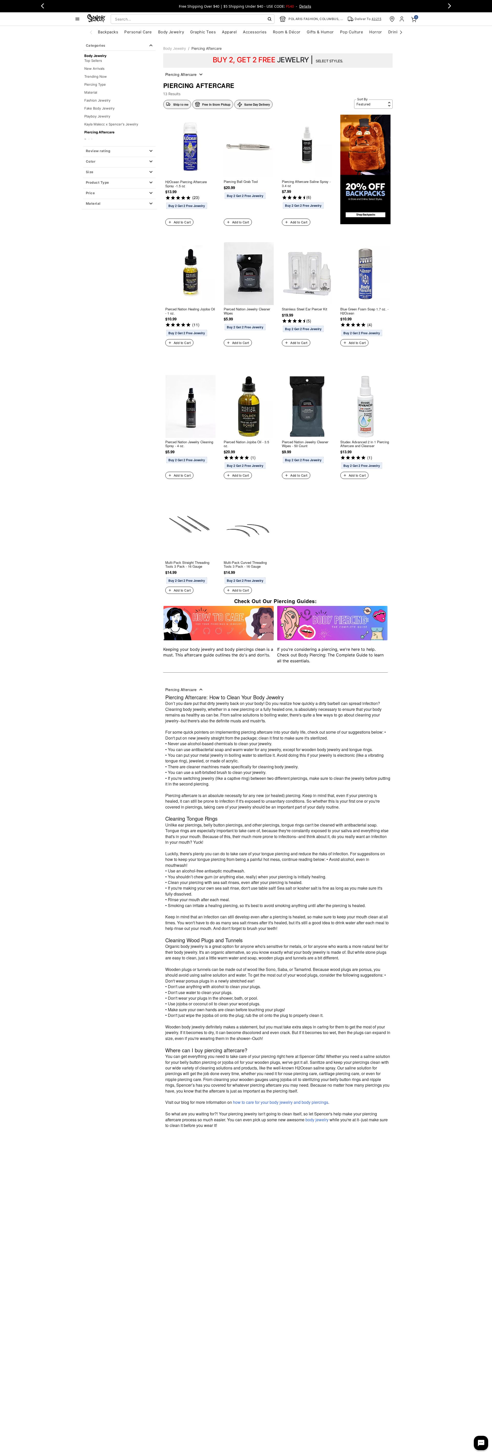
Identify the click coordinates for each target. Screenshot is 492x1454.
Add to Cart (182, 222)
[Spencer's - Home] (96, 19)
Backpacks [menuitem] (108, 32)
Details (305, 6)
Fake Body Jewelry (99, 108)
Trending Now (95, 76)
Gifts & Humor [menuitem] (320, 32)
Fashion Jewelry (97, 100)
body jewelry (317, 1120)
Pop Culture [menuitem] (351, 32)
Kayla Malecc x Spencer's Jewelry (111, 124)
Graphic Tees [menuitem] (203, 32)
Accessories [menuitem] (254, 32)
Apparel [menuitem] (229, 32)
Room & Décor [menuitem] (287, 32)
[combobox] (192, 19)
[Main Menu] (77, 19)
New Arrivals (94, 68)
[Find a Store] (392, 19)
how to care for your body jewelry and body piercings (280, 1102)
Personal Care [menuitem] (138, 32)
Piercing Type (95, 84)
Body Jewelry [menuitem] (171, 32)
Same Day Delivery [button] (257, 104)
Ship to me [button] (180, 104)
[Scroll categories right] (401, 32)
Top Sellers (93, 60)
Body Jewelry (174, 48)
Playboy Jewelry (97, 116)
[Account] (402, 19)
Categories (95, 45)
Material (90, 92)
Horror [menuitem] (375, 32)
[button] (119, 151)
